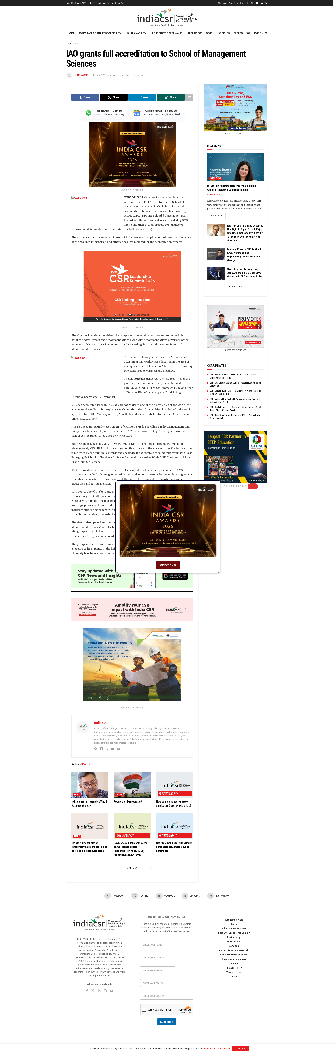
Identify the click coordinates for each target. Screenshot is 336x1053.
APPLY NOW (168, 565)
